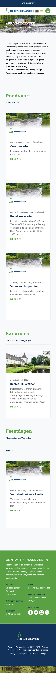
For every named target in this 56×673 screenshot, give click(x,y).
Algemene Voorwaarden (29, 650)
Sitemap (44, 650)
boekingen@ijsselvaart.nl (39, 588)
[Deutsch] (41, 11)
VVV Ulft (31, 601)
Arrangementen (33, 27)
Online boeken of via (37, 598)
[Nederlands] (37, 11)
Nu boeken (28, 3)
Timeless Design (39, 654)
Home (21, 27)
